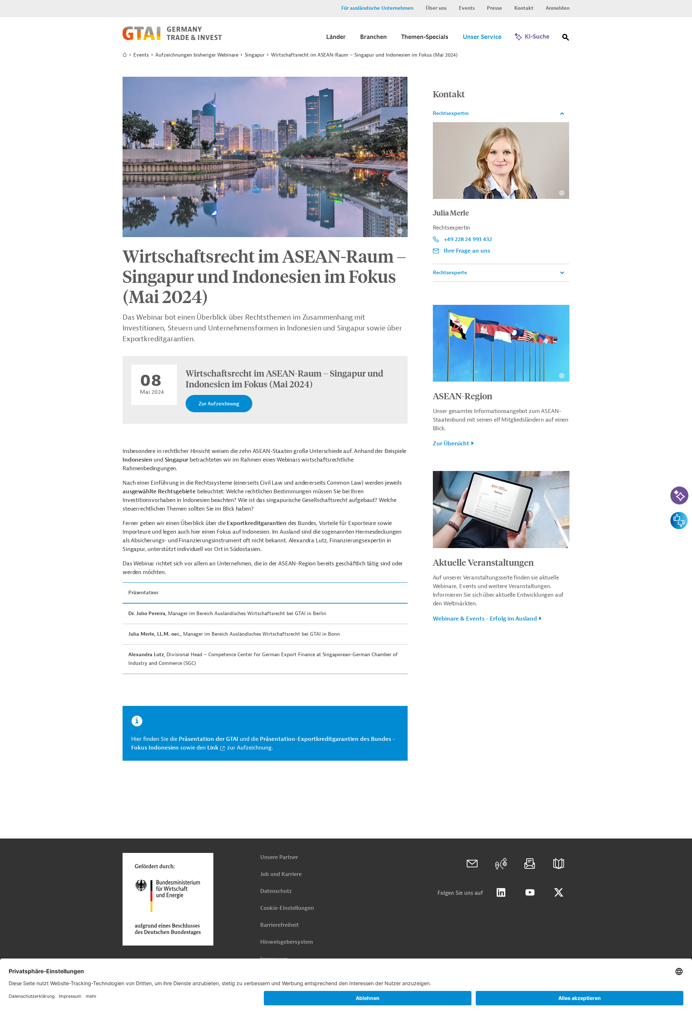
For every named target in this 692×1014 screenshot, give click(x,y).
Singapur (255, 55)
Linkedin (501, 892)
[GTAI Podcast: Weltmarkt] (501, 864)
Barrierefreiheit (279, 925)
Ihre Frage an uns (467, 250)
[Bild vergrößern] (265, 157)
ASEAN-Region (462, 395)
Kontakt (523, 8)
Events (467, 8)
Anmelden (557, 8)
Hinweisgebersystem (286, 942)
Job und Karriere (281, 874)
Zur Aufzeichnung (219, 404)
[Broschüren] (558, 864)
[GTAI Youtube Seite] (530, 892)
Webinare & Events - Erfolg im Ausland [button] (485, 618)
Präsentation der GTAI (208, 739)
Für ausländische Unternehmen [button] (377, 8)
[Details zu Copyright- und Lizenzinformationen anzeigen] (400, 231)
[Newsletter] (530, 864)
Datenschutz (276, 891)
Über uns (436, 8)
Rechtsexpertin (451, 113)
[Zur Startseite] (172, 38)
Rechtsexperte (450, 273)
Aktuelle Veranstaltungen (483, 562)
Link (212, 747)
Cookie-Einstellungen (287, 908)
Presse (494, 8)
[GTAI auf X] (558, 892)
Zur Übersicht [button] (451, 443)
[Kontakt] (472, 864)
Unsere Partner (279, 857)
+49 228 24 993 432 (468, 239)
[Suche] (565, 39)
